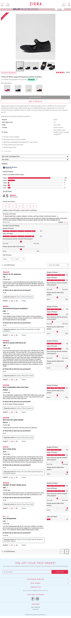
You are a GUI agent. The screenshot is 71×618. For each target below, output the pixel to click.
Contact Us (35, 587)
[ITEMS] (69, 4)
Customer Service (35, 579)
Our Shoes (35, 583)
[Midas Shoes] (36, 4)
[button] (28, 66)
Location (35, 604)
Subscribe (60, 572)
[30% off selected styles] (35, 9)
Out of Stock (35, 97)
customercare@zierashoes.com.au (36, 590)
